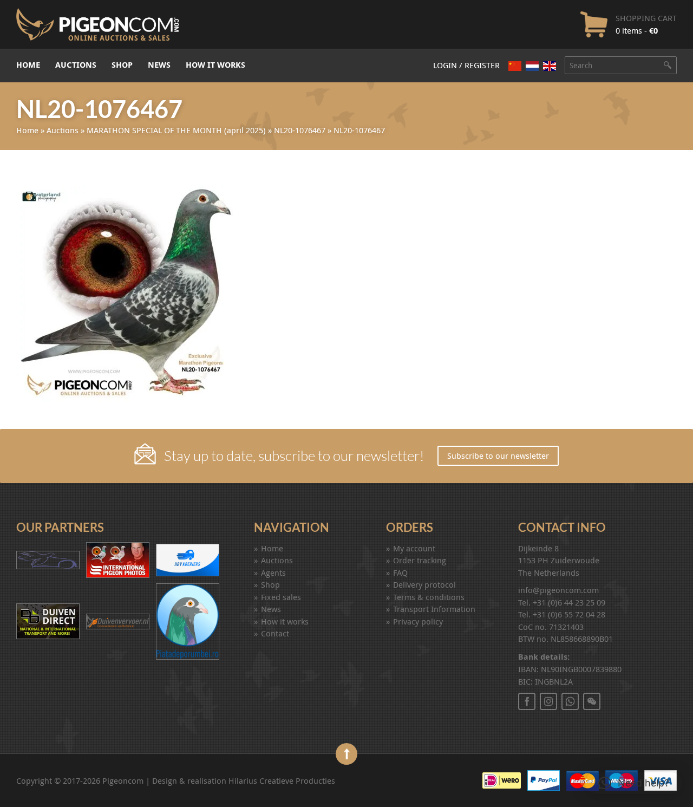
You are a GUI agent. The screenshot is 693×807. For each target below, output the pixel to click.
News (159, 64)
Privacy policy (418, 621)
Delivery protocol (424, 584)
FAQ (400, 572)
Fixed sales (281, 596)
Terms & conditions (429, 596)
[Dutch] (532, 65)
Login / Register (466, 65)
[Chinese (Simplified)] (515, 65)
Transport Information (434, 608)
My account (414, 548)
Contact (275, 633)
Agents (273, 572)
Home (28, 64)
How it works (215, 64)
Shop (122, 64)
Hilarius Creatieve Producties (281, 780)
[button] (633, 783)
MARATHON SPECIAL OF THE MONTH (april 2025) (176, 130)
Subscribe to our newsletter (498, 455)
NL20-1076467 (299, 130)
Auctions (75, 64)
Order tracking (419, 560)
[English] (549, 66)
